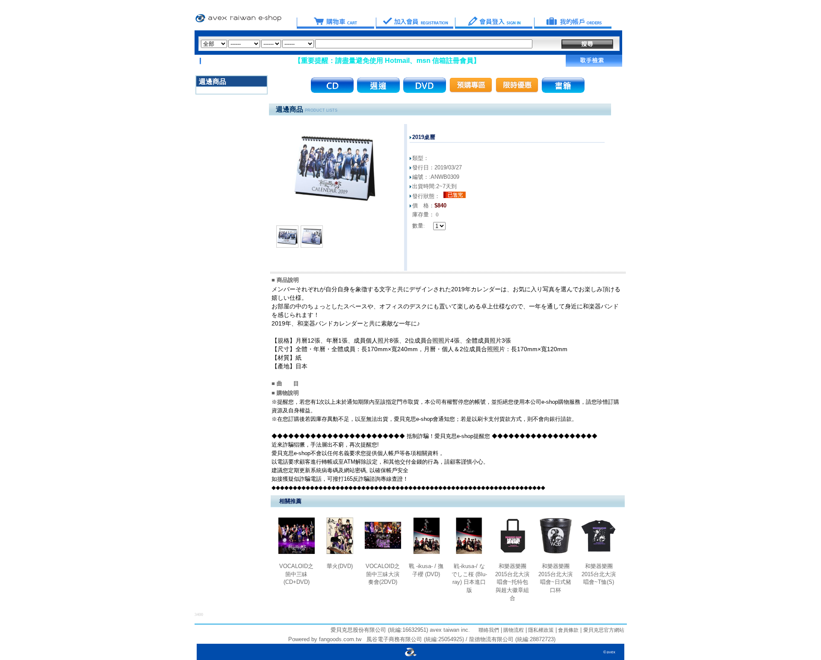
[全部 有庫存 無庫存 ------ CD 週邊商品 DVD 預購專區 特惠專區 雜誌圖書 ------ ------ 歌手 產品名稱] (366, 44)
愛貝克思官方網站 (603, 630)
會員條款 (568, 630)
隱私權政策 (540, 630)
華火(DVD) (340, 566)
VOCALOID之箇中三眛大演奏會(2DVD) (383, 574)
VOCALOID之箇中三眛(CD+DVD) (296, 574)
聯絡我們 (488, 630)
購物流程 (513, 630)
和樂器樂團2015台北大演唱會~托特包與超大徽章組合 (512, 582)
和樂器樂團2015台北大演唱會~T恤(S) (599, 574)
